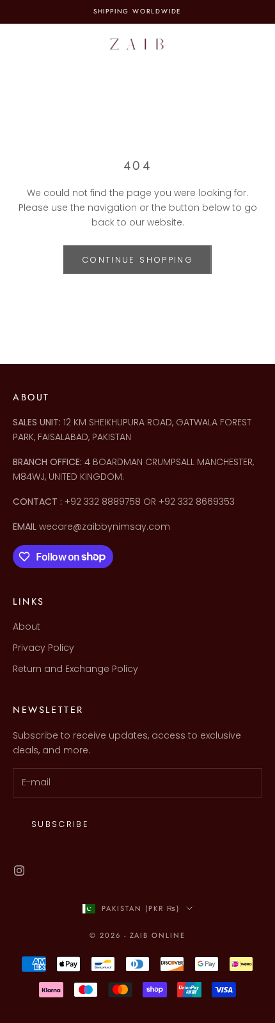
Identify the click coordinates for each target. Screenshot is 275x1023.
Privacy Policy (43, 647)
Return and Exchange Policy (75, 668)
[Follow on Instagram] (19, 870)
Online (168, 935)
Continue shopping (137, 260)
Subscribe (60, 824)
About (26, 626)
